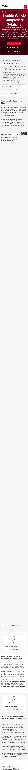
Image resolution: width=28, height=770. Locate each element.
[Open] (25, 7)
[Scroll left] (3, 625)
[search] (25, 2)
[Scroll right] (8, 625)
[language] (2, 2)
